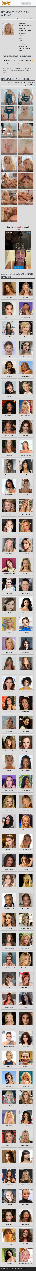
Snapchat (27, 48)
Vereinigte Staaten (25, 30)
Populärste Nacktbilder (31, 83)
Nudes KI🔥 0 (29, 61)
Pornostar (21, 40)
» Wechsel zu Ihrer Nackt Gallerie (25, 18)
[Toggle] (32, 3)
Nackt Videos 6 (18, 61)
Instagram (21, 48)
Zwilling (21, 35)
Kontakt (24, 1268)
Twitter (26, 46)
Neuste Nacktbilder (21, 82)
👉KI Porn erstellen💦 (29, 85)
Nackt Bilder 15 (8, 61)
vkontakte (21, 50)
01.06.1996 (23, 25)
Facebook (21, 46)
